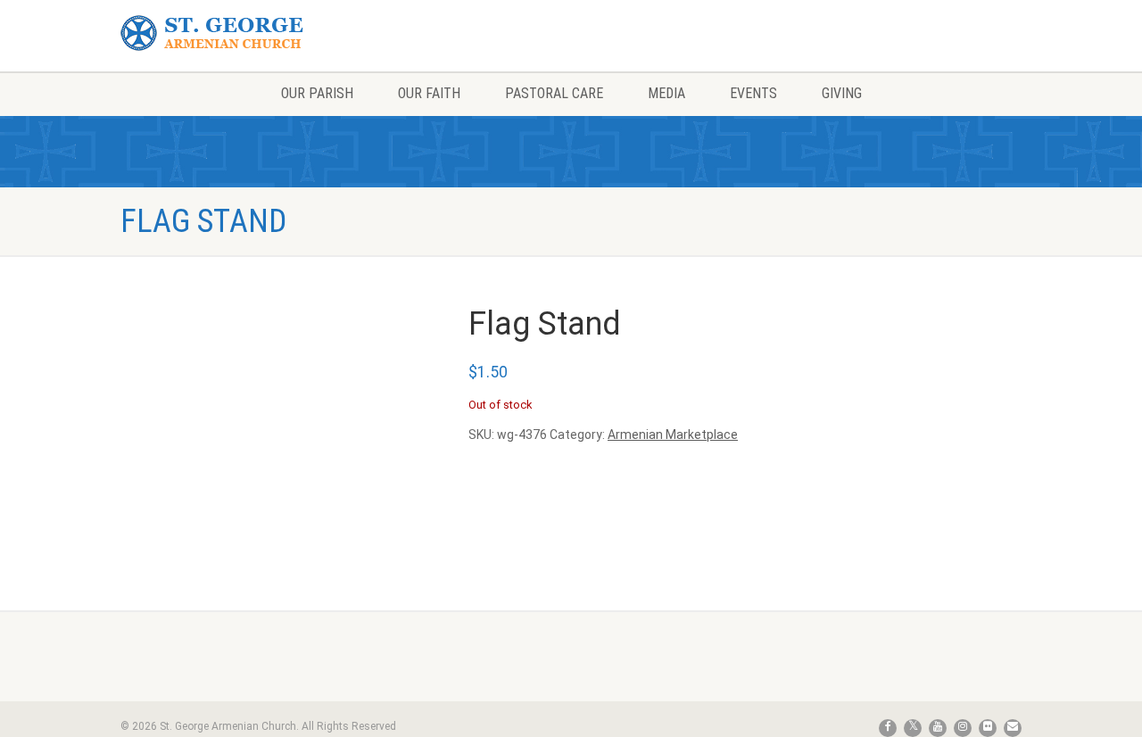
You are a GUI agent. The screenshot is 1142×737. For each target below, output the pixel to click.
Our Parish (317, 93)
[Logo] (261, 33)
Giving (842, 93)
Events (753, 93)
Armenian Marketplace (673, 434)
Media (666, 93)
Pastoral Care (554, 93)
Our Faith (429, 93)
